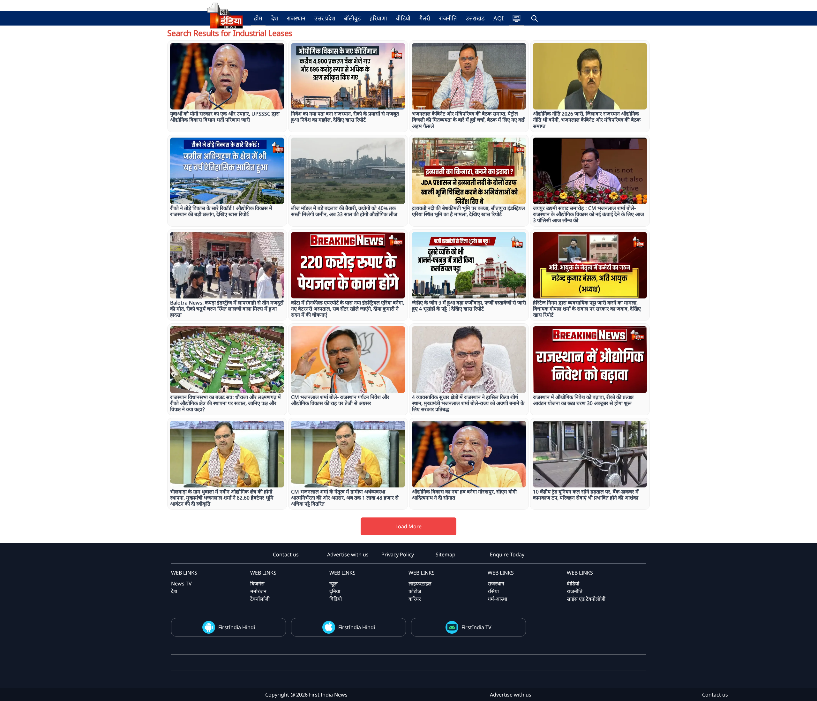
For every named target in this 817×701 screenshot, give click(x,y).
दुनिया (334, 591)
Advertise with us (348, 554)
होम (258, 18)
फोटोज (414, 591)
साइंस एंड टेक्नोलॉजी (586, 598)
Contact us (286, 554)
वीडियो (403, 18)
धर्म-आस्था (497, 598)
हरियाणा (378, 18)
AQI (498, 18)
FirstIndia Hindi (236, 627)
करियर (414, 598)
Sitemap (445, 554)
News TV (181, 583)
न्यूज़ (333, 583)
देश (274, 18)
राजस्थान (296, 18)
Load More (408, 526)
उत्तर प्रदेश (324, 18)
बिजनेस (257, 583)
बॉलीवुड (352, 18)
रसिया (493, 591)
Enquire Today (507, 554)
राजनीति (448, 18)
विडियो (335, 598)
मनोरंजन (258, 591)
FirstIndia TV (476, 627)
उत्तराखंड (475, 18)
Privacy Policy (397, 554)
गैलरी (424, 18)
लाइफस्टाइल (419, 583)
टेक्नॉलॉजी (260, 598)
